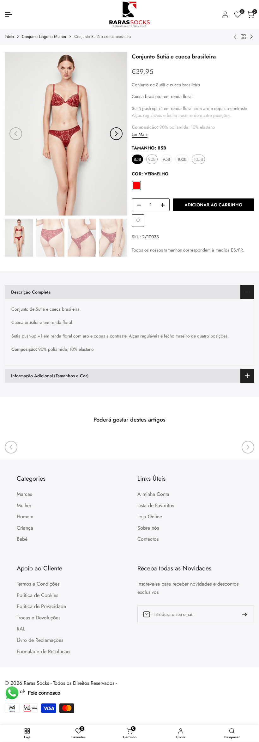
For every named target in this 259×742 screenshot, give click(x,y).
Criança (25, 528)
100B (182, 159)
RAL (21, 628)
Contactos (148, 539)
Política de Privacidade (41, 606)
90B (153, 160)
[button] (138, 220)
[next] (116, 133)
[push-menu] (8, 14)
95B (166, 159)
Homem (25, 516)
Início (9, 36)
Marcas (24, 494)
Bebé (22, 539)
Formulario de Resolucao (43, 651)
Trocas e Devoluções (38, 617)
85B (137, 159)
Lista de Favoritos (155, 505)
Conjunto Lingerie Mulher (44, 36)
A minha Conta (153, 494)
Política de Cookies (37, 595)
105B (199, 160)
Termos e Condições (38, 583)
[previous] (15, 133)
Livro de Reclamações (40, 640)
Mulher (24, 505)
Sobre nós (148, 528)
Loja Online (149, 516)
